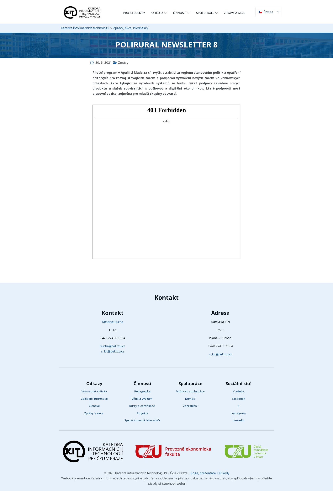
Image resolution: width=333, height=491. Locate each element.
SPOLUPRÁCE (205, 13)
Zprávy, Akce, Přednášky (130, 28)
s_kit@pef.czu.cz (112, 351)
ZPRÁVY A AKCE (234, 13)
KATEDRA (157, 13)
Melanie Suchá (112, 322)
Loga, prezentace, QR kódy (209, 473)
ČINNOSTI (180, 13)
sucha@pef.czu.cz (112, 346)
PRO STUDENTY (134, 13)
